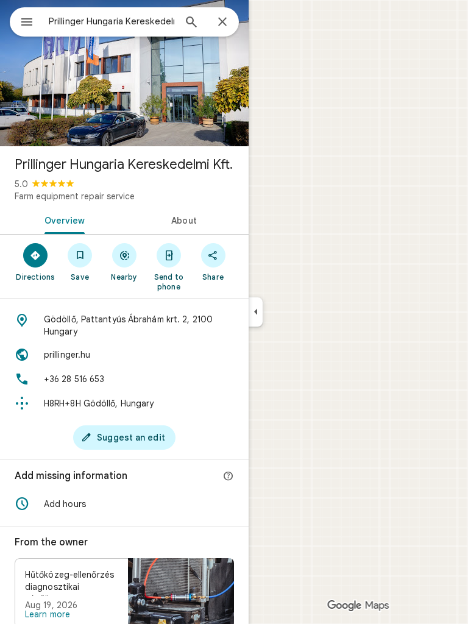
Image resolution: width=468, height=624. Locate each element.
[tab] (62, 219)
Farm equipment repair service (75, 196)
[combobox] (111, 21)
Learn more (47, 614)
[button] (124, 504)
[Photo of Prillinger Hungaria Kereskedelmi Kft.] (124, 73)
